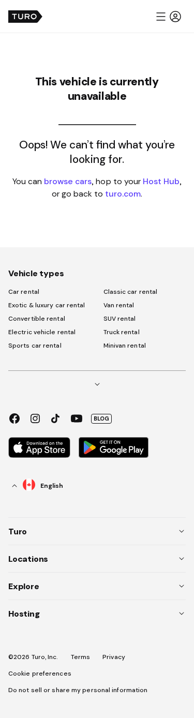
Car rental (23, 291)
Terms (81, 657)
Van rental (119, 305)
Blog (101, 418)
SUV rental (119, 318)
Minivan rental (124, 345)
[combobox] (37, 485)
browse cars (68, 181)
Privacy (113, 657)
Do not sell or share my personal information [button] (77, 690)
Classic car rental (130, 291)
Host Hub (161, 181)
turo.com (123, 193)
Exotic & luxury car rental (46, 305)
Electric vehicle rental (42, 332)
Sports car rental (35, 345)
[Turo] (25, 16)
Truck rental (121, 332)
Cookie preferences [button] (39, 673)
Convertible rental (36, 318)
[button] (168, 16)
